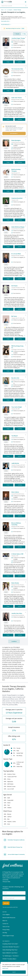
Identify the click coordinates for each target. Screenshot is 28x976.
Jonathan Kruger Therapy (18, 38)
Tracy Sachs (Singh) (16, 407)
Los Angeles (9, 10)
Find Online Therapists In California (16, 840)
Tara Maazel (14, 436)
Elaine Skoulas (15, 583)
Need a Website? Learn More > (10, 953)
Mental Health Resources (9, 917)
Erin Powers (14, 286)
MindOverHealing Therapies (15, 170)
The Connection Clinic (17, 69)
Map (25, 34)
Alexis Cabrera (15, 492)
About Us (5, 920)
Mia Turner (14, 316)
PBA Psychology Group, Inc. (17, 347)
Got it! (14, 972)
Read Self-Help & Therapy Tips (15, 847)
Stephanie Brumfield (16, 198)
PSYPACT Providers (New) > (10, 959)
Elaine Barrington (16, 140)
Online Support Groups (8, 936)
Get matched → (14, 133)
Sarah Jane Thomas (16, 98)
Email (8, 62)
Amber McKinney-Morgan (17, 227)
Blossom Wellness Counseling (16, 524)
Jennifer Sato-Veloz (16, 613)
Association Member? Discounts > (11, 947)
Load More (14, 641)
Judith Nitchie (15, 463)
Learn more (5, 968)
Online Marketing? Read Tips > (10, 950)
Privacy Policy (6, 930)
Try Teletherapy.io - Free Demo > (11, 956)
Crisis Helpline (6, 914)
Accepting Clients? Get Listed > (10, 944)
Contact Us (5, 923)
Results (17, 34)
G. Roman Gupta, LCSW (17, 554)
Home (2, 10)
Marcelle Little (15, 378)
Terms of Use (6, 927)
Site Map (5, 933)
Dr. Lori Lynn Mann (16, 254)
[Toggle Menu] (25, 2)
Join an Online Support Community (16, 854)
